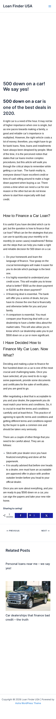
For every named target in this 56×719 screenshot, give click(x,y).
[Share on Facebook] (21, 515)
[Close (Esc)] (28, 712)
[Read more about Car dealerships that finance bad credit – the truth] (28, 595)
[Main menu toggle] (50, 6)
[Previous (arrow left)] (3, 717)
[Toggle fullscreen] (12, 712)
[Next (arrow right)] (12, 717)
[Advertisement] (28, 42)
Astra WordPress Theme (28, 703)
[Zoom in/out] (3, 712)
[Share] (20, 712)
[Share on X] (47, 515)
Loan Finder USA (17, 6)
